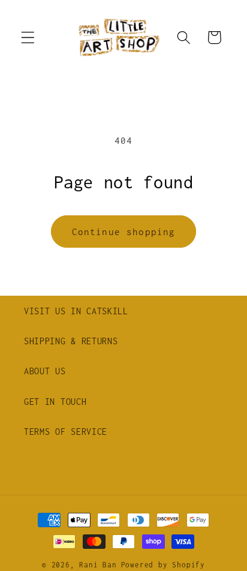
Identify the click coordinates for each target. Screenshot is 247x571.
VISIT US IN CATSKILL (76, 311)
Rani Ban (97, 565)
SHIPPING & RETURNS (71, 341)
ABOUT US (45, 371)
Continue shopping (124, 231)
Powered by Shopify (163, 565)
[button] (28, 37)
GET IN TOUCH (55, 401)
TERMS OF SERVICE (65, 431)
